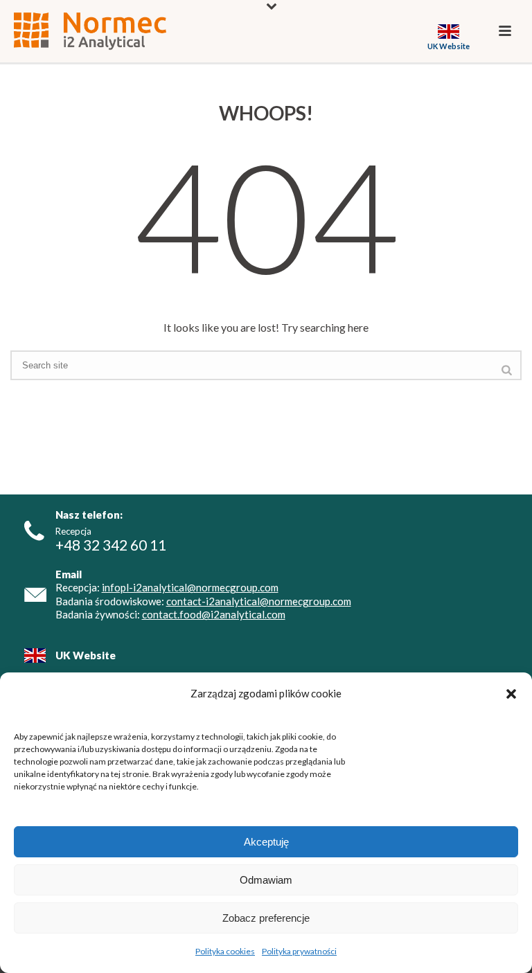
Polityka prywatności (299, 951)
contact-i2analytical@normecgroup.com (258, 601)
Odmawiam (266, 880)
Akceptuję (266, 842)
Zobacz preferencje (266, 918)
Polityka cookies (225, 951)
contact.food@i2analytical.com (213, 614)
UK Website (85, 655)
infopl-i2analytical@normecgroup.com (190, 587)
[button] (511, 694)
